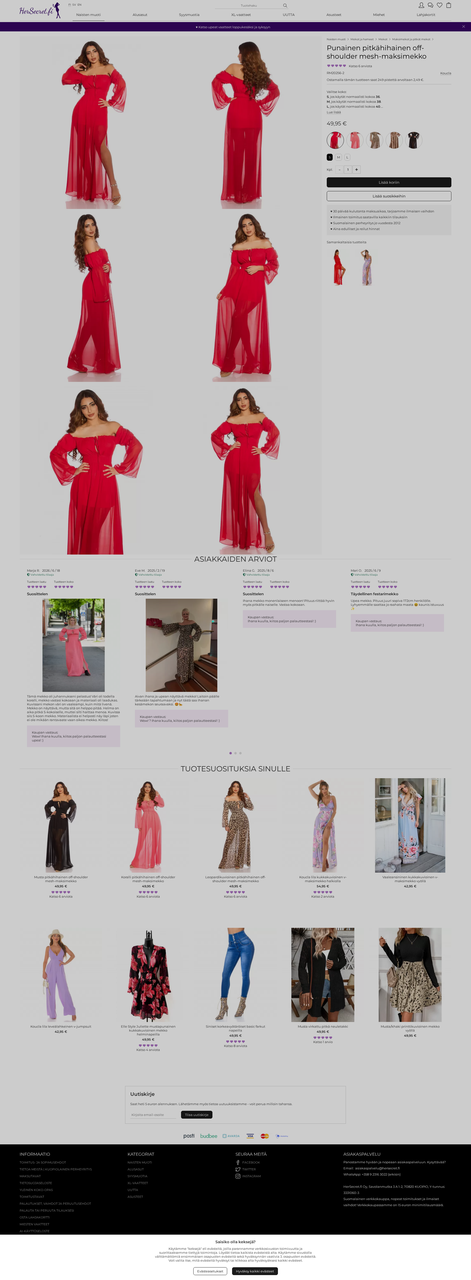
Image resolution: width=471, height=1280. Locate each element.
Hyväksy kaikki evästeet (255, 1271)
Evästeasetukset (210, 1271)
